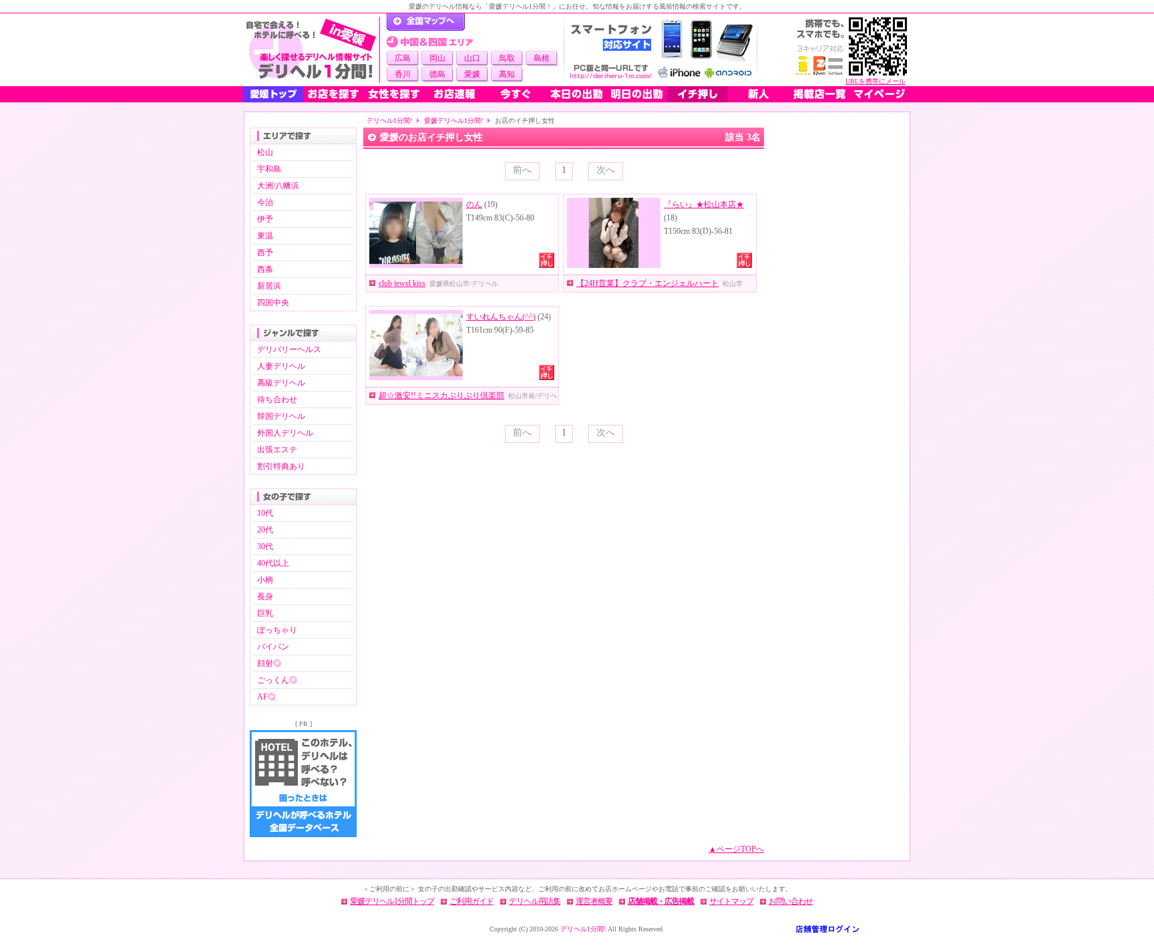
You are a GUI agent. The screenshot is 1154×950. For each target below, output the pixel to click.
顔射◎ (269, 663)
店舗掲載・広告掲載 (661, 901)
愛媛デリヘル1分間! (453, 120)
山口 (472, 58)
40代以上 (273, 563)
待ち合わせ (277, 399)
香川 (403, 74)
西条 (265, 269)
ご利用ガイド (471, 901)
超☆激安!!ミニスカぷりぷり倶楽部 (441, 395)
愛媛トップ (273, 94)
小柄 (265, 580)
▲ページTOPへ (736, 849)
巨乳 (265, 613)
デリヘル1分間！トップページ (426, 22)
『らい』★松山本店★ (704, 204)
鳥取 (507, 58)
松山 (265, 152)
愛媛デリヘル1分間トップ (392, 901)
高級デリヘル (281, 382)
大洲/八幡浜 (278, 185)
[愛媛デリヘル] (311, 50)
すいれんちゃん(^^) (501, 316)
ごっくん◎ (277, 680)
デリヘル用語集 (534, 901)
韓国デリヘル (281, 416)
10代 (265, 513)
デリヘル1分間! (389, 120)
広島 (403, 58)
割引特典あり (281, 466)
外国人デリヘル (285, 433)
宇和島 (269, 169)
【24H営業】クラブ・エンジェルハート (647, 283)
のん (474, 204)
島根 (542, 58)
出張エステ (277, 449)
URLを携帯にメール (875, 81)
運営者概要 (594, 901)
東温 (265, 236)
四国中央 (273, 302)
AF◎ (266, 696)
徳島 (437, 74)
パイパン (273, 646)
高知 (507, 74)
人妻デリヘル (281, 366)
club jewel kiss (402, 283)
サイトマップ (731, 901)
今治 (265, 202)
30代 (265, 546)
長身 (265, 596)
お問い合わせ (791, 901)
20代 (265, 529)
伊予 (265, 219)
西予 (265, 252)
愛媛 (472, 74)
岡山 (437, 58)
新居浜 (269, 286)
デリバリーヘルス (289, 349)
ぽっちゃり (277, 630)
